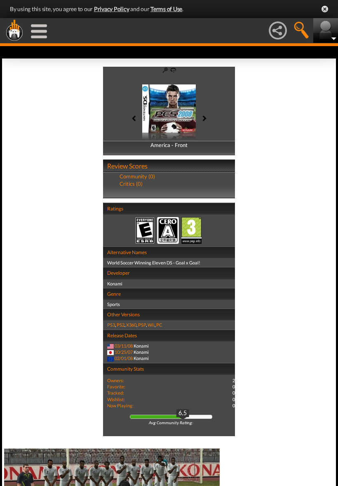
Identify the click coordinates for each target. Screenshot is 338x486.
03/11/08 (124, 345)
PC (159, 324)
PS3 (111, 324)
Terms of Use (166, 8)
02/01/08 (124, 358)
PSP (142, 324)
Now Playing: (120, 405)
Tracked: (115, 392)
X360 (131, 324)
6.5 (182, 413)
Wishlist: (116, 399)
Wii (151, 324)
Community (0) (137, 176)
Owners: (115, 380)
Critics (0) (131, 183)
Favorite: (116, 386)
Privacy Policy (111, 8)
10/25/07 (124, 352)
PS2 (120, 324)
